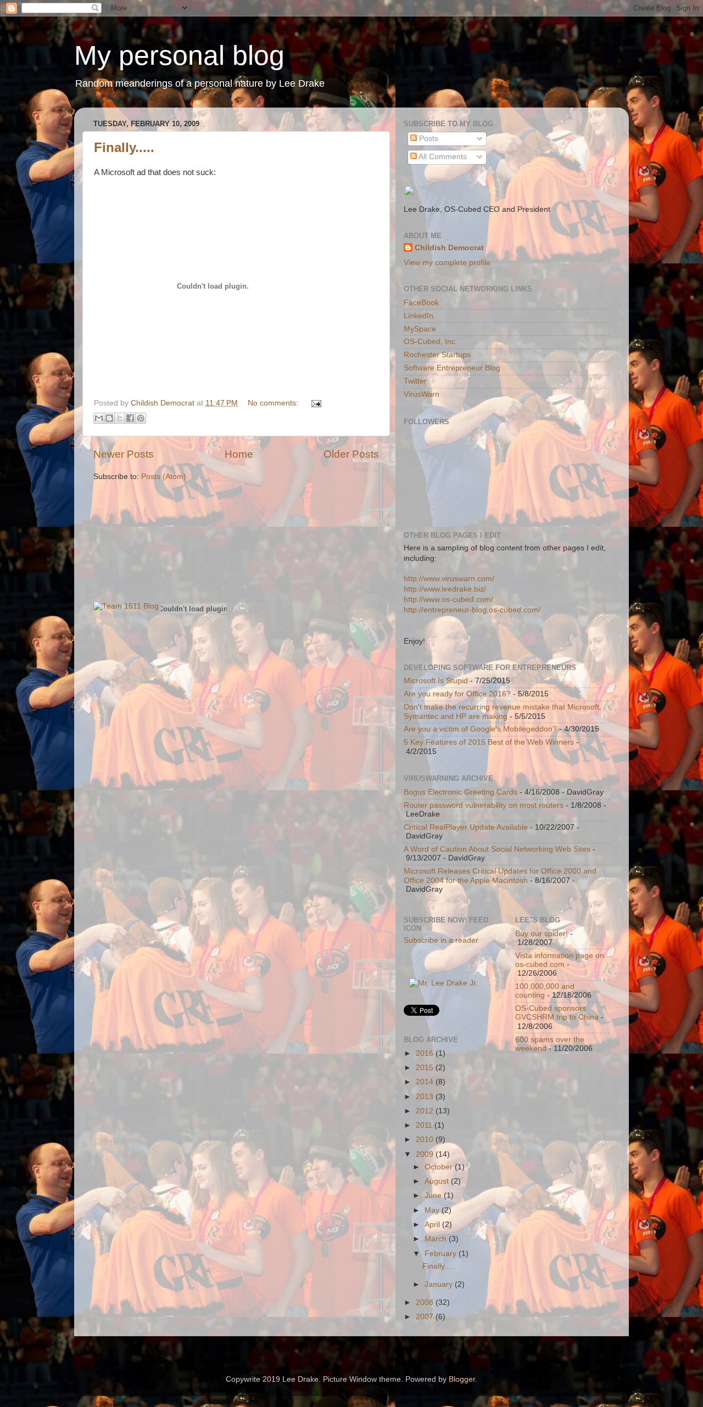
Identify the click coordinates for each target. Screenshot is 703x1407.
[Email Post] (314, 403)
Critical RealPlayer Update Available (466, 827)
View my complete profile (447, 262)
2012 (426, 1111)
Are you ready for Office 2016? (457, 694)
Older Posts (351, 454)
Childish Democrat (449, 248)
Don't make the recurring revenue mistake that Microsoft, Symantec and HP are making (502, 711)
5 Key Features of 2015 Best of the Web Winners (489, 742)
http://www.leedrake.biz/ (445, 589)
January (440, 1284)
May (433, 1210)
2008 (426, 1302)
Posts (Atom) (163, 476)
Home (239, 454)
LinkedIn (418, 316)
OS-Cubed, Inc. (430, 341)
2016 (426, 1053)
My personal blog (179, 55)
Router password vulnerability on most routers (483, 805)
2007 (426, 1317)
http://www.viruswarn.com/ (449, 579)
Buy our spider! (541, 934)
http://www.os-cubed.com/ (448, 599)
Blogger (462, 1379)
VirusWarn (421, 394)
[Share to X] (119, 418)
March (437, 1239)
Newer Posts (123, 454)
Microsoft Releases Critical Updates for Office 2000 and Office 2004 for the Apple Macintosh (500, 875)
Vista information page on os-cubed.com (559, 960)
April (433, 1224)
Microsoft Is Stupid (436, 681)
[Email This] (98, 418)
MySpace (420, 329)
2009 (426, 1154)
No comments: (274, 403)
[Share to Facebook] (130, 418)
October (440, 1167)
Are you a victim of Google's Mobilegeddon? (480, 729)
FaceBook (421, 303)
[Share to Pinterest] (140, 418)
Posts (427, 138)
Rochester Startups (437, 355)
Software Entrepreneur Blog (452, 368)
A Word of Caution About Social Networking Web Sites (497, 849)
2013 (426, 1097)
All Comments (442, 157)
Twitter (415, 381)
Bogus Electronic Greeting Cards (460, 792)
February (442, 1254)
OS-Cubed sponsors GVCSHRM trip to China (557, 1012)
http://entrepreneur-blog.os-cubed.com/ (472, 610)
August (438, 1181)
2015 (426, 1067)
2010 (426, 1139)
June (434, 1195)
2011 (425, 1125)
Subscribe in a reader (441, 940)
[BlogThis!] (109, 418)
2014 (426, 1082)
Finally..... (124, 147)
